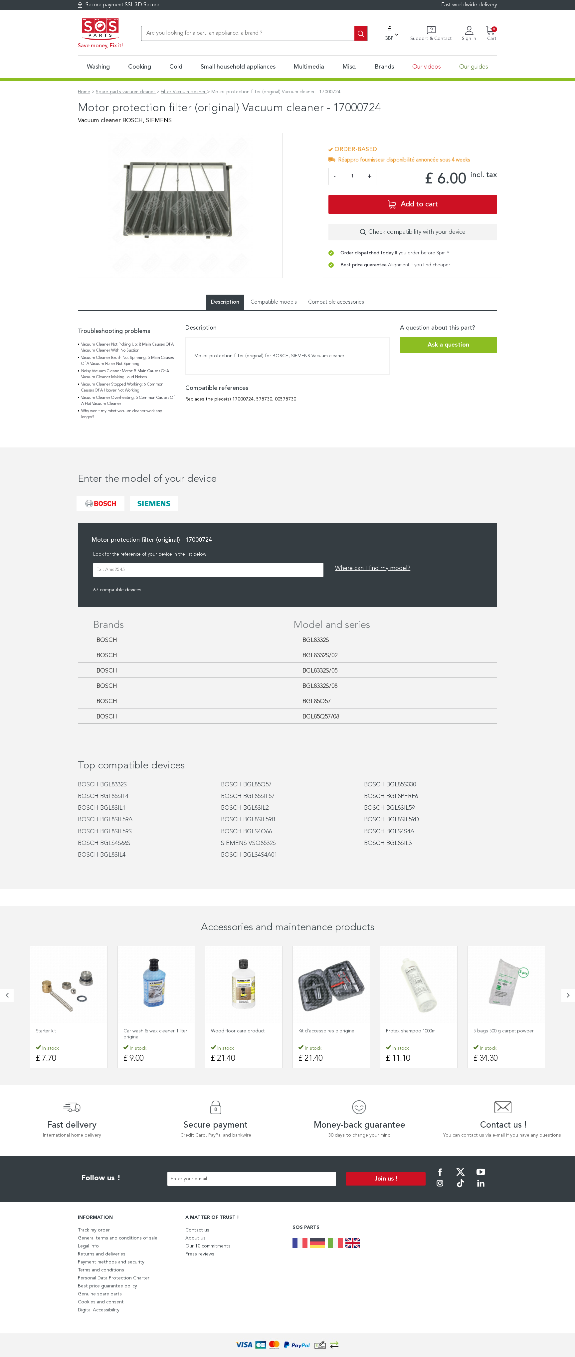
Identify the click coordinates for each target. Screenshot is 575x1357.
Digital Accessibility (98, 1310)
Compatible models (274, 302)
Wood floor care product (238, 1031)
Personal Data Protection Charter (113, 1278)
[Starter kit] (68, 984)
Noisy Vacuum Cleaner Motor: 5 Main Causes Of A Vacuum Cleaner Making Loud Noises (125, 374)
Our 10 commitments (208, 1246)
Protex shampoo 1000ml (411, 1031)
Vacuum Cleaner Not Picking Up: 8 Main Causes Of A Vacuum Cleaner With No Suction (127, 348)
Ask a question (448, 345)
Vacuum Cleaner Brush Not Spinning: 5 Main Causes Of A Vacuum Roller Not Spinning (127, 361)
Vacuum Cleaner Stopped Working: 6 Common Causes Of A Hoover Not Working (122, 388)
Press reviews (199, 1254)
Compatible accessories (336, 302)
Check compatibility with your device (417, 232)
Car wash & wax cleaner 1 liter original (155, 1034)
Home (84, 92)
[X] (460, 1176)
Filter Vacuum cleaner (184, 92)
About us (195, 1238)
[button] (7, 995)
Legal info (88, 1246)
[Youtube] (481, 1176)
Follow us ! (100, 1178)
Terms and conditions (101, 1270)
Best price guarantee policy (107, 1286)
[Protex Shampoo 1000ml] (418, 984)
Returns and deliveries (101, 1254)
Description (225, 302)
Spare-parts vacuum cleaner (126, 92)
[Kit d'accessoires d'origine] (331, 984)
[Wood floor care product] (243, 984)
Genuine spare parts (100, 1294)
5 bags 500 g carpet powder (504, 1031)
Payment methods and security (111, 1262)
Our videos (426, 67)
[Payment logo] (287, 1345)
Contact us (197, 1230)
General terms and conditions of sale (117, 1238)
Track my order (94, 1230)
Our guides (473, 67)
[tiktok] (460, 1188)
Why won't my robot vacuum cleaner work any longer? (121, 414)
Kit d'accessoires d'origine (326, 1031)
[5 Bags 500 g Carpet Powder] (506, 984)
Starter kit (46, 1031)
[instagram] (440, 1188)
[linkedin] (481, 1188)
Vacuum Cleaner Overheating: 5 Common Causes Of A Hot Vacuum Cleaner (127, 401)
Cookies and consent (101, 1302)
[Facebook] (440, 1176)
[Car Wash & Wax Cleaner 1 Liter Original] (156, 984)
